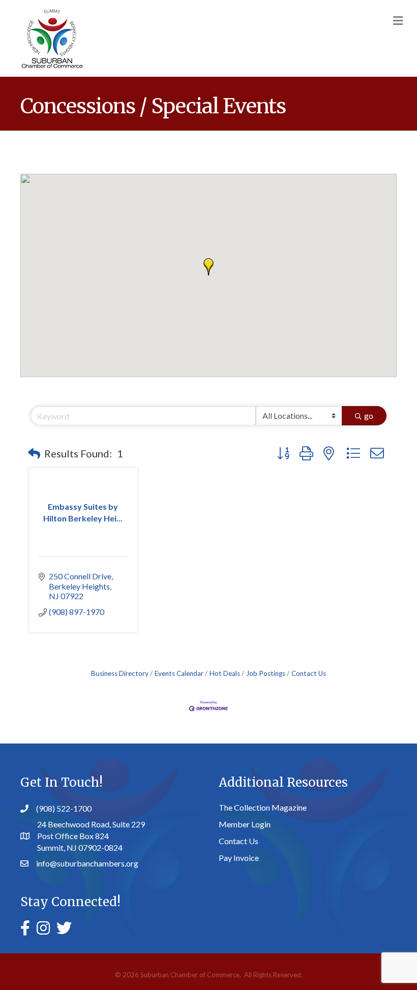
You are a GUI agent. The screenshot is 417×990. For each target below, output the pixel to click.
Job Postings (265, 673)
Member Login (245, 824)
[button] (208, 267)
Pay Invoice (239, 857)
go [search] (368, 415)
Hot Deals (225, 673)
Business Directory (119, 673)
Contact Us (308, 673)
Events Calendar (179, 673)
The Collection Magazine (263, 807)
